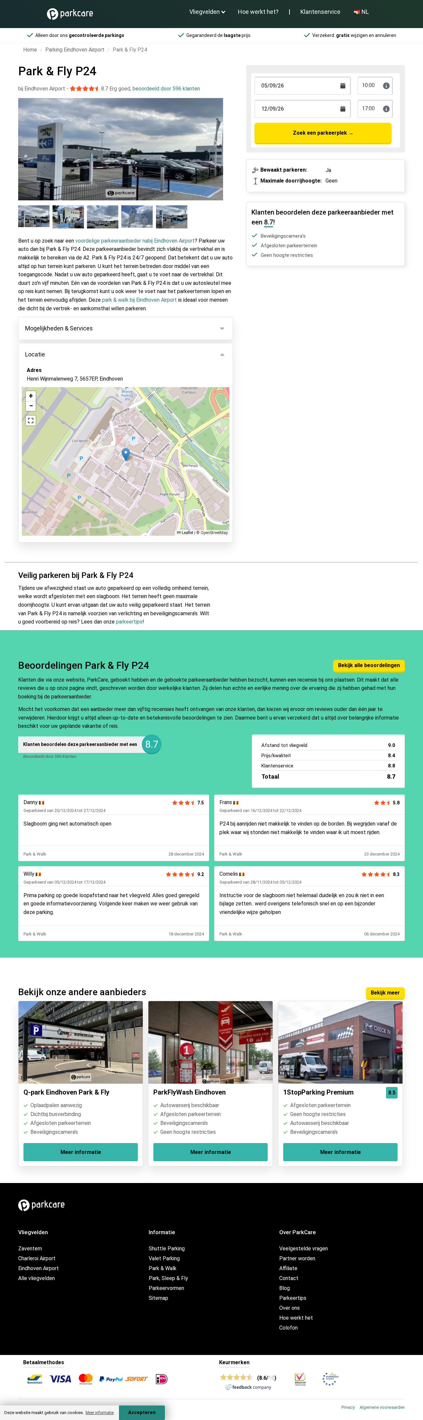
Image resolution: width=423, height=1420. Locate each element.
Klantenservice (320, 11)
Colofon (288, 1328)
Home (30, 50)
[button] (126, 454)
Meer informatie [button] (100, 1412)
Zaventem (30, 1248)
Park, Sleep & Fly (168, 1278)
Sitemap (158, 1298)
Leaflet (187, 532)
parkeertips (129, 622)
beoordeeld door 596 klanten (166, 88)
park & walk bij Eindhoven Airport (139, 300)
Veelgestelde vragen (303, 1248)
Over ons (289, 1308)
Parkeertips (292, 1298)
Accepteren (142, 1412)
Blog (284, 1288)
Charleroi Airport (37, 1258)
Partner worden (297, 1258)
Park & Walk (162, 1268)
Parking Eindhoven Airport (74, 50)
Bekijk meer (385, 993)
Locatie (35, 354)
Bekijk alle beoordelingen (369, 665)
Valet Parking (164, 1258)
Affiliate (288, 1268)
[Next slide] (216, 143)
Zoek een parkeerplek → (323, 133)
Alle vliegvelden (36, 1278)
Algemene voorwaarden (382, 1407)
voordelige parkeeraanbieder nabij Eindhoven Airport (135, 241)
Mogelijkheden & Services (59, 328)
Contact (288, 1278)
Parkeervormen (166, 1288)
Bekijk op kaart (49, 414)
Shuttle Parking (167, 1248)
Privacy (348, 1407)
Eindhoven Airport (38, 1268)
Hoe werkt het (296, 1318)
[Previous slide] (25, 143)
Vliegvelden (204, 11)
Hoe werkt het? (258, 11)
